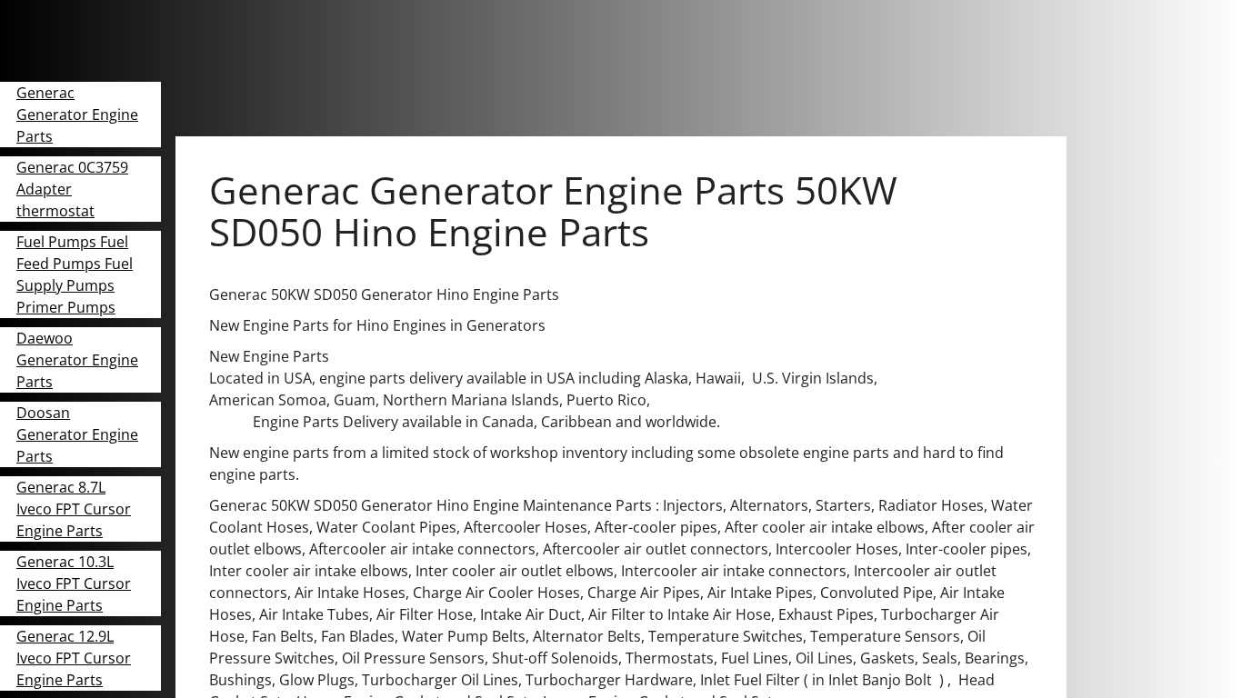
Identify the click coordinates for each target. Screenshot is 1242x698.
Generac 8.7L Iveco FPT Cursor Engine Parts (73, 509)
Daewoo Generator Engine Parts (77, 360)
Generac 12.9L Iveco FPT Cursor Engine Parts (73, 658)
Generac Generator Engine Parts (77, 114)
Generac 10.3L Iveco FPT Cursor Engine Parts (73, 583)
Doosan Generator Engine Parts (77, 434)
